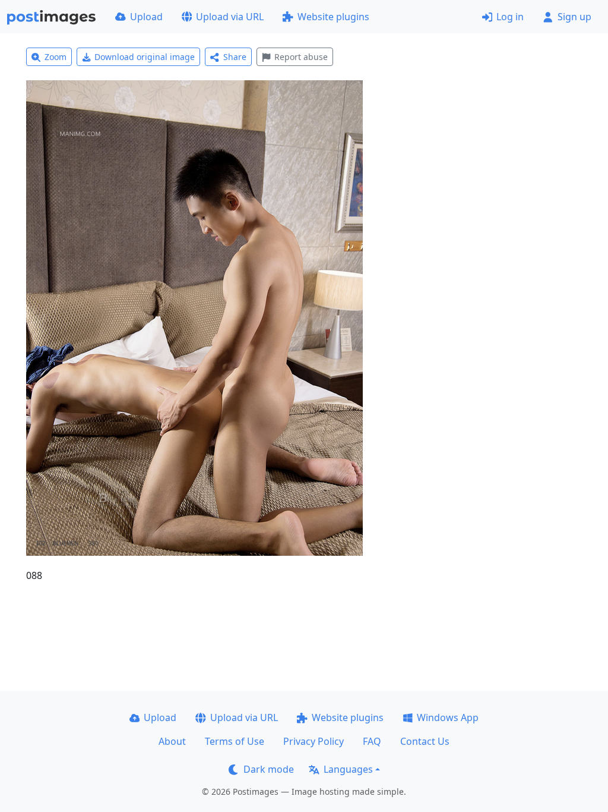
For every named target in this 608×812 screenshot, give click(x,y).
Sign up (574, 16)
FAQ (372, 741)
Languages (348, 769)
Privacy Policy (313, 741)
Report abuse (301, 56)
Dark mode (268, 769)
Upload (146, 16)
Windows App (448, 717)
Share (234, 56)
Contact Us (424, 741)
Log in (510, 16)
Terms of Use (234, 741)
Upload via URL (230, 16)
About (172, 741)
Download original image (144, 56)
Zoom (55, 56)
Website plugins (333, 16)
